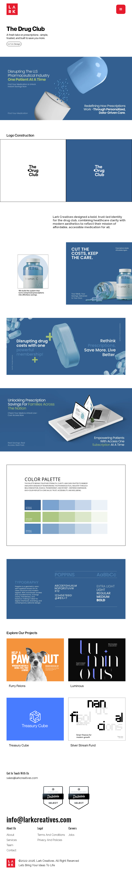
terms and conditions (51, 834)
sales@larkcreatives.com (22, 778)
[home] (12, 9)
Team (10, 845)
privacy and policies (49, 840)
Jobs (71, 834)
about (10, 834)
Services (12, 840)
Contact (11, 850)
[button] (120, 9)
